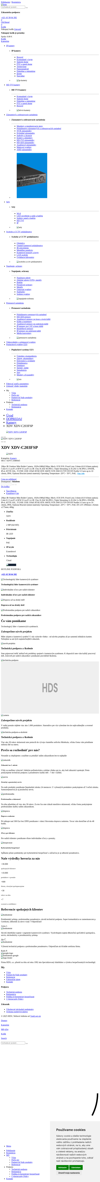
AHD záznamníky (24, 149)
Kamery (13, 458)
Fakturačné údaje (13, 979)
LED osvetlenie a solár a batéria (30, 216)
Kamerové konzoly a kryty (28, 252)
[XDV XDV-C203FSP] (50, 432)
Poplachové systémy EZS (16, 344)
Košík (3, 39)
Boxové (20, 57)
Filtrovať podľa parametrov (17, 384)
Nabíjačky (21, 292)
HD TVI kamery (13, 85)
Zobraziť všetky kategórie (16, 386)
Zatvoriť (17, 29)
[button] (5, 41)
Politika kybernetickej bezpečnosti (20, 997)
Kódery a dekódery (25, 138)
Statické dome (22, 62)
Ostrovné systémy (24, 289)
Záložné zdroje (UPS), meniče (29, 280)
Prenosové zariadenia (15, 303)
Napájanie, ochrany (14, 266)
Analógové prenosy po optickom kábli (32, 324)
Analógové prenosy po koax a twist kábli (33, 319)
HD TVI (20, 220)
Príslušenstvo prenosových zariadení (31, 314)
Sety (8, 202)
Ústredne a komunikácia (27, 356)
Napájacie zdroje (23, 278)
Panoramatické (23, 69)
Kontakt (9, 409)
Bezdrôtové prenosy (25, 328)
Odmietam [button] (76, 1167)
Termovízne (21, 66)
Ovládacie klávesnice (25, 257)
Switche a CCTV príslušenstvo (19, 232)
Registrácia (16, 2)
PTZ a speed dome (24, 64)
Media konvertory (24, 333)
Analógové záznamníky (26, 145)
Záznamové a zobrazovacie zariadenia (22, 115)
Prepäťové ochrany (24, 285)
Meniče (20, 287)
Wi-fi (19, 213)
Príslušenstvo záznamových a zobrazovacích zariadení (39, 128)
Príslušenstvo (22, 363)
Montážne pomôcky (25, 250)
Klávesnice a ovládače (26, 361)
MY (8, 1155)
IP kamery (10, 46)
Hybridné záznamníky (26, 133)
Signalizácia (22, 370)
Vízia (13, 393)
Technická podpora (19, 404)
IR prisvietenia (23, 248)
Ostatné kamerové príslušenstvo (30, 245)
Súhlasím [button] (62, 1167)
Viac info (81, 474)
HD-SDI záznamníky (25, 142)
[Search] (27, 7)
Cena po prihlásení (8, 479)
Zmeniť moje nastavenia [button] (69, 1173)
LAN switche (22, 255)
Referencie (15, 400)
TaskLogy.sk (35, 1016)
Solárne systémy (23, 294)
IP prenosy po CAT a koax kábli (30, 326)
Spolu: (3, 36)
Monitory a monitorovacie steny (30, 126)
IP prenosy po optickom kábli (29, 331)
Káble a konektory (24, 321)
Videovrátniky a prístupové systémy (21, 342)
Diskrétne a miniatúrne (26, 71)
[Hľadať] (27, 1043)
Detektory (21, 365)
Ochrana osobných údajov (17, 1012)
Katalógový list (12, 493)
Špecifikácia (11, 491)
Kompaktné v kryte (25, 59)
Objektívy (21, 243)
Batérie (20, 282)
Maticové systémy (24, 147)
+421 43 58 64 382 (9, 17)
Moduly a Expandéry (25, 375)
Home (19, 73)
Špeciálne (21, 76)
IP (17, 223)
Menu (8, 1146)
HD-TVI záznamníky (25, 140)
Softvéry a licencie (24, 135)
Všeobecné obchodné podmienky (20, 1009)
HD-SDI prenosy (24, 317)
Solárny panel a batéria (26, 218)
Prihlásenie (5, 2)
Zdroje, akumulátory (25, 358)
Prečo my (15, 395)
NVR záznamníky (24, 131)
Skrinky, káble (23, 368)
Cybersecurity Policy (14, 999)
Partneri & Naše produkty (22, 397)
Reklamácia (16, 407)
